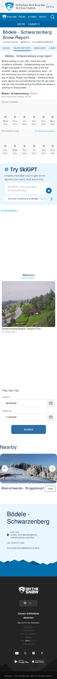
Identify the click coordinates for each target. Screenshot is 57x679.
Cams (52, 48)
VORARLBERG (11, 42)
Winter (21, 24)
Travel (22, 16)
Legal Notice (28, 627)
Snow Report (22, 48)
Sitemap (28, 637)
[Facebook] (42, 653)
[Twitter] (25, 653)
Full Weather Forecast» (45, 131)
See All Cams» (28, 278)
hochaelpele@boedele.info (23, 548)
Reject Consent (28, 644)
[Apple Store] (38, 661)
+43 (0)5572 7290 (15, 542)
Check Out (7, 411)
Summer (32, 24)
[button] (52, 17)
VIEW (50, 488)
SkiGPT (42, 16)
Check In (6, 397)
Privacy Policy (28, 630)
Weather (12, 16)
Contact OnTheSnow (28, 613)
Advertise (28, 617)
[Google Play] (22, 661)
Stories (32, 16)
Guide (6, 48)
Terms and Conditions (28, 634)
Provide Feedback (9, 210)
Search (28, 429)
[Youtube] (17, 653)
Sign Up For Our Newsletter (28, 622)
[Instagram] (33, 653)
